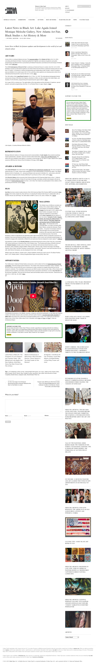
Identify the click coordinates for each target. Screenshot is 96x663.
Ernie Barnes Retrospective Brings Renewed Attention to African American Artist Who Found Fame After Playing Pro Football (81, 146)
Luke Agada (41, 373)
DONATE (9, 334)
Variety (54, 195)
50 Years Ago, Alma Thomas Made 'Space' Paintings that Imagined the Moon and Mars (81, 165)
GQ (41, 250)
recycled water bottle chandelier (51, 315)
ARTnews (14, 64)
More (35, 73)
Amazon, (7, 650)
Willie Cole (36, 374)
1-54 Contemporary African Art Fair (16, 371)
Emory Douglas (8, 373)
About (67, 6)
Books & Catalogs (9, 20)
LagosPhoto (35, 373)
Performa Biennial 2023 (17, 181)
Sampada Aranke (22, 374)
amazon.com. (77, 648)
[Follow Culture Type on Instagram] (66, 32)
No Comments (59, 38)
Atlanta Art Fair (48, 371)
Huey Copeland (24, 373)
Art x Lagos (41, 371)
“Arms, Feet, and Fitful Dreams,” (49, 156)
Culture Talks (84, 20)
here (39, 318)
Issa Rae (30, 373)
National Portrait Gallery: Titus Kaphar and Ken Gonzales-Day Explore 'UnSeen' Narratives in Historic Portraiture (81, 171)
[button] (34, 114)
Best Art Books (51, 20)
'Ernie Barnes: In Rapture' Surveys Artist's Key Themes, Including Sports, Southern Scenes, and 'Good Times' (81, 152)
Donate (67, 8)
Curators (31, 20)
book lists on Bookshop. (38, 657)
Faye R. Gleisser (16, 373)
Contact (67, 12)
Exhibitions (22, 20)
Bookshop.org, (22, 655)
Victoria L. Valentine (12, 38)
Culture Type (12, 661)
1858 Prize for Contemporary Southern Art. (39, 169)
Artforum (60, 239)
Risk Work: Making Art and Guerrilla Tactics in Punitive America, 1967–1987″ (49, 222)
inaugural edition (34, 59)
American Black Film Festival (31, 371)
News (75, 20)
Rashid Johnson (14, 374)
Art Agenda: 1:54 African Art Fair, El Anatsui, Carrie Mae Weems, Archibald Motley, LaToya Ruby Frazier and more (52, 358)
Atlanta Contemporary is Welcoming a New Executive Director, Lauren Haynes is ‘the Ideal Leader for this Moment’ (33, 358)
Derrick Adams (55, 371)
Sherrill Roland (30, 374)
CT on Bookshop (69, 10)
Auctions (40, 20)
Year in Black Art (65, 20)
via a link (54, 650)
